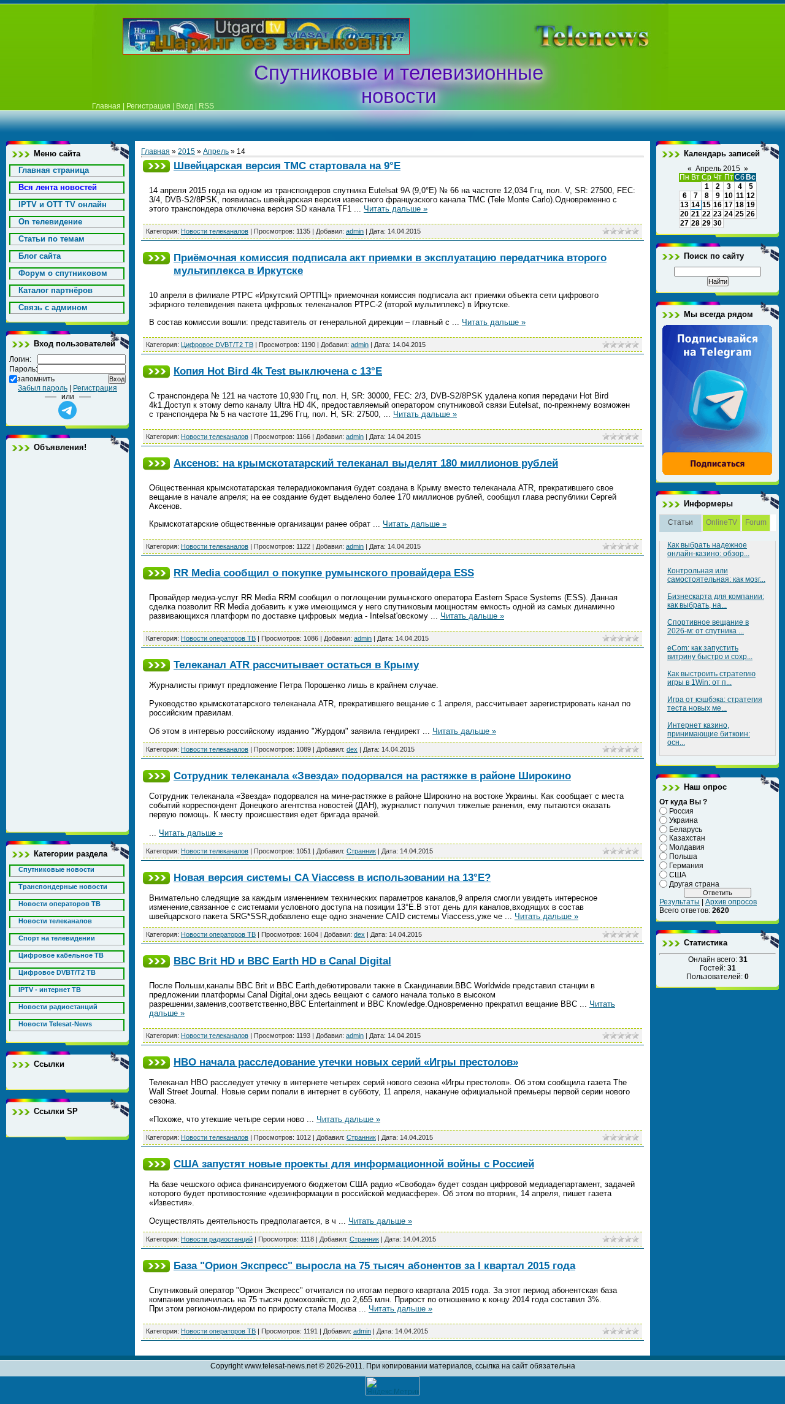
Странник (361, 851)
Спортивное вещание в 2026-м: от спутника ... (708, 626)
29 (706, 223)
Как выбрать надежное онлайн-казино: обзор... (708, 549)
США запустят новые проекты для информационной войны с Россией (354, 1164)
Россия (681, 811)
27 (684, 223)
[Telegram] (717, 473)
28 (695, 223)
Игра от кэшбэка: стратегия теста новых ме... (714, 703)
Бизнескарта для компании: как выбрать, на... (715, 600)
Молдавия (687, 847)
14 (695, 204)
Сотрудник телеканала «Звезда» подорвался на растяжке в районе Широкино (372, 775)
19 (750, 204)
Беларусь (685, 829)
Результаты (679, 902)
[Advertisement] (572, 36)
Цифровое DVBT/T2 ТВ (217, 344)
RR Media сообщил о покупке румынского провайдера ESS (324, 573)
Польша (683, 856)
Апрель (216, 151)
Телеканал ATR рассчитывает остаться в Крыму (296, 664)
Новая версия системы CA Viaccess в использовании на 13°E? (332, 877)
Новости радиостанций (217, 1239)
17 (728, 204)
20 (684, 214)
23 (717, 214)
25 (739, 214)
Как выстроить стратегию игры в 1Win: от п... (711, 678)
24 (728, 214)
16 (717, 204)
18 (739, 204)
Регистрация (148, 106)
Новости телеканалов (214, 231)
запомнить (36, 379)
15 (706, 204)
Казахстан (687, 838)
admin (355, 231)
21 (695, 214)
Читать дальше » (395, 208)
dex (352, 749)
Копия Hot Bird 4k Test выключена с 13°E (278, 371)
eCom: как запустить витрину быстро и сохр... (709, 652)
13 (684, 204)
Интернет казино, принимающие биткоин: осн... (708, 734)
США (677, 875)
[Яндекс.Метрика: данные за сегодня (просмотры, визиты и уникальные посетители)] (392, 1385)
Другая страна (694, 883)
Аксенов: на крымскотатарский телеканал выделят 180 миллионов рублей (366, 463)
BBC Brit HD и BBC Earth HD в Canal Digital (282, 961)
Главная (106, 106)
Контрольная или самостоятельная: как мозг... (716, 575)
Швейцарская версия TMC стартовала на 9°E (287, 165)
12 (750, 195)
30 (717, 223)
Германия (686, 865)
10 (728, 195)
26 (750, 214)
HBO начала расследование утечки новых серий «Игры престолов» (346, 1062)
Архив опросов (731, 902)
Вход (184, 106)
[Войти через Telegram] (67, 410)
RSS (206, 106)
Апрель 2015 (717, 168)
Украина (683, 820)
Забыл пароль (42, 388)
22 (706, 214)
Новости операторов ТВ (218, 638)
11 (740, 195)
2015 (186, 151)
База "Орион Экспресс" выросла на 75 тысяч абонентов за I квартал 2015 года (374, 1265)
